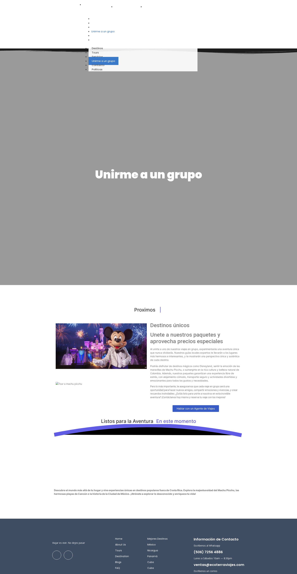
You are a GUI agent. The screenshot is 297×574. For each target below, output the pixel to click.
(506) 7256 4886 (208, 552)
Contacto (98, 65)
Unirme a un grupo (103, 61)
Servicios (97, 56)
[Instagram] (205, 6)
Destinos (97, 48)
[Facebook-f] (193, 6)
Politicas (97, 69)
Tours (95, 52)
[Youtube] (216, 6)
